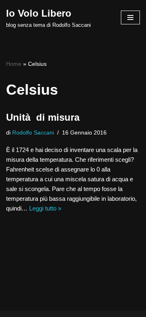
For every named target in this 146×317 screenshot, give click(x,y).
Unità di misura (42, 117)
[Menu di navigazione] (130, 17)
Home (13, 64)
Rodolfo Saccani (33, 133)
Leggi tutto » (45, 208)
